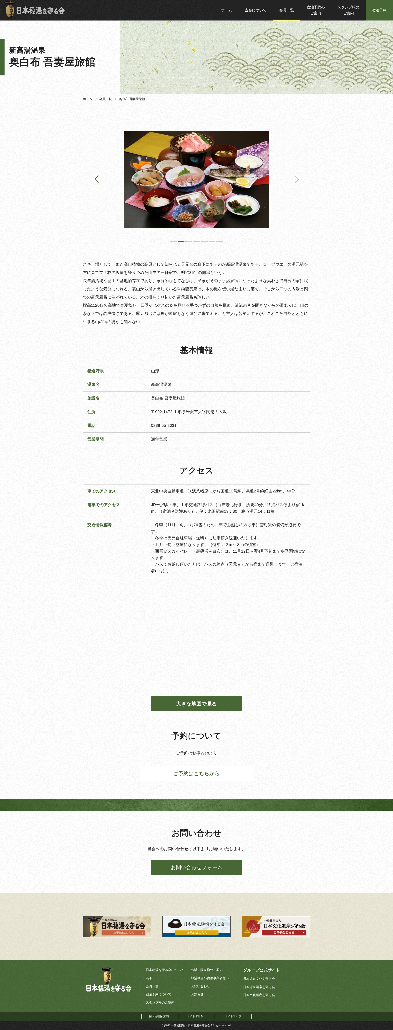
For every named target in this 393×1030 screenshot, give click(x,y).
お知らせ (197, 994)
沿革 (149, 978)
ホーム (226, 10)
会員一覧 (286, 10)
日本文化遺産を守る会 (259, 995)
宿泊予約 (379, 10)
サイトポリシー (196, 1016)
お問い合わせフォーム (196, 867)
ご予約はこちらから (196, 773)
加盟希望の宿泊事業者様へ (210, 978)
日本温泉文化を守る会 (259, 979)
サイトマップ (233, 1016)
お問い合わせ (200, 986)
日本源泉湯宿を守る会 (259, 987)
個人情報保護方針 (160, 1016)
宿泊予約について (158, 994)
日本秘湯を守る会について (165, 970)
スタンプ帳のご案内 (348, 10)
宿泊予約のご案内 (316, 10)
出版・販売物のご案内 (207, 970)
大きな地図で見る (196, 704)
